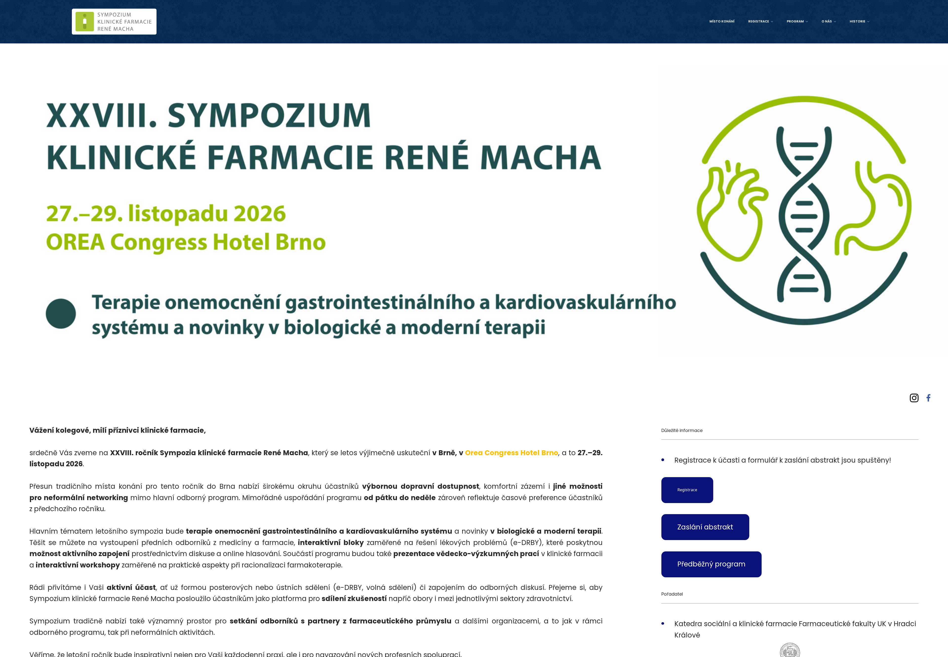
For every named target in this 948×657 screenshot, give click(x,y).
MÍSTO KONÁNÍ (625, 21)
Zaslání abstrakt (705, 527)
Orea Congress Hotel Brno (511, 453)
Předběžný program (711, 564)
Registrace (687, 489)
